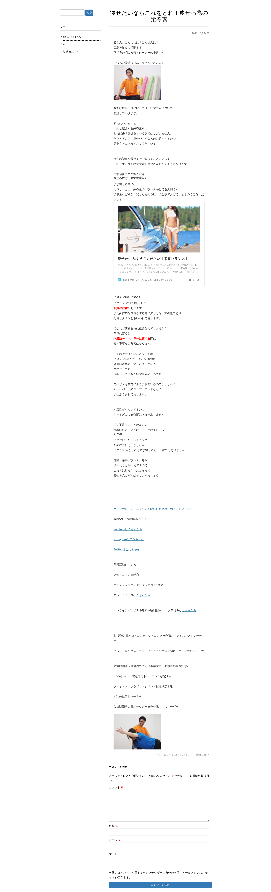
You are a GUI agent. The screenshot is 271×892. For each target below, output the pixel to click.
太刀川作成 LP (70, 51)
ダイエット (190, 755)
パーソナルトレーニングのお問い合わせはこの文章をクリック (153, 509)
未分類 (176, 755)
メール (115, 840)
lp (64, 44)
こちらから (143, 595)
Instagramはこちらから (129, 539)
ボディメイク (168, 755)
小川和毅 (205, 755)
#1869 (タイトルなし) (73, 36)
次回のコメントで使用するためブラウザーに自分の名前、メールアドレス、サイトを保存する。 (158, 875)
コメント (116, 787)
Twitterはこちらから (127, 549)
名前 (113, 826)
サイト (113, 854)
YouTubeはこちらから (128, 529)
